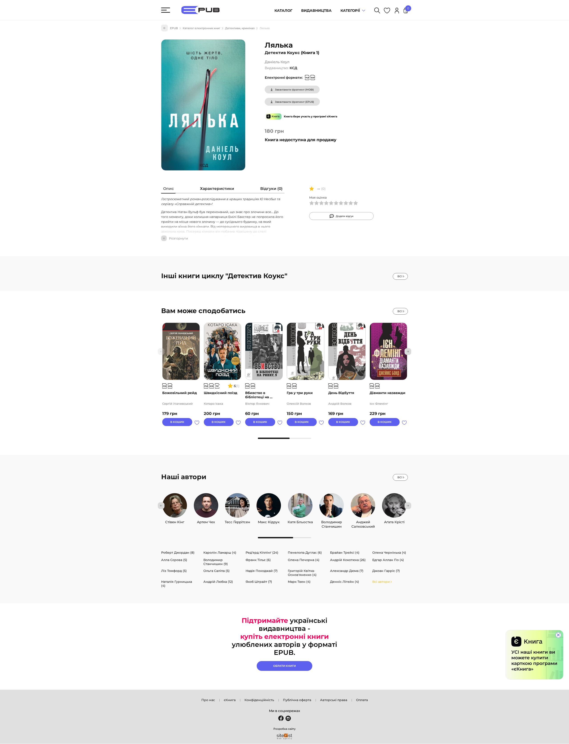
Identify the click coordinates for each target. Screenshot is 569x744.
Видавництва (316, 10)
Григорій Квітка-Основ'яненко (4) (302, 573)
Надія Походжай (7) (262, 571)
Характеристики (217, 188)
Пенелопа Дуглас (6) (305, 553)
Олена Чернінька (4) (389, 553)
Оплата (362, 700)
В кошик (177, 422)
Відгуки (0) (271, 188)
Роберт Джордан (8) (177, 553)
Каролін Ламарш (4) (219, 553)
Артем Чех (206, 521)
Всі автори (381, 582)
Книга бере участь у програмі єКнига (310, 116)
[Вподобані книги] (387, 11)
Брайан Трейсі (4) (344, 553)
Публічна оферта (297, 700)
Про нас (208, 700)
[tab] (168, 189)
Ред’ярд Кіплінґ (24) (262, 553)
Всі (399, 276)
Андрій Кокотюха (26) (348, 560)
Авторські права (333, 700)
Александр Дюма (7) (346, 571)
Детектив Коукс (282, 52)
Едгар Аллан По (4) (388, 560)
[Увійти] (397, 11)
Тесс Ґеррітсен (237, 521)
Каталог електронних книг (201, 28)
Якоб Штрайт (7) (259, 582)
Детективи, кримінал (240, 28)
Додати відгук (345, 216)
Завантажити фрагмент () (294, 89)
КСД (293, 68)
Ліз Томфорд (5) (174, 571)
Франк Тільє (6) (258, 560)
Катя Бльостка (300, 521)
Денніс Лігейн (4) (344, 582)
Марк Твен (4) (299, 582)
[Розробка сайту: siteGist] (284, 736)
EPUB (174, 28)
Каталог (283, 10)
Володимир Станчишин (331, 521)
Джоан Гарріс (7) (386, 571)
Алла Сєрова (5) (174, 560)
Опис (168, 188)
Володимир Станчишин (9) (215, 562)
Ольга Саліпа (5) (216, 571)
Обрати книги (284, 666)
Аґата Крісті (394, 521)
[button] (408, 351)
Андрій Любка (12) (218, 582)
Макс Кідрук (269, 521)
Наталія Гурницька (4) (176, 584)
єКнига (230, 700)
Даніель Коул (277, 62)
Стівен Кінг (174, 521)
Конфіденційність (259, 700)
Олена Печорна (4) (303, 560)
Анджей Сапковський (363, 521)
